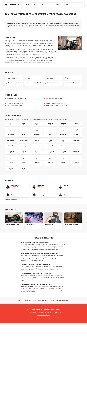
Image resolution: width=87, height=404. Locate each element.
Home (6, 10)
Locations (51, 4)
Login (81, 4)
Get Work (36, 4)
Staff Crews (58, 4)
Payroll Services (67, 4)
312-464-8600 (33, 312)
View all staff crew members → (12, 199)
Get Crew (28, 4)
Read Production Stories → (62, 300)
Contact (75, 4)
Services (44, 4)
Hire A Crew (43, 317)
